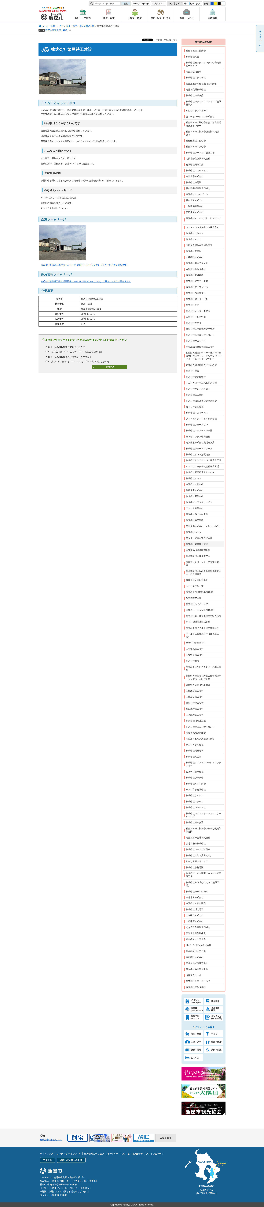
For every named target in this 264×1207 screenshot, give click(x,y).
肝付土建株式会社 (195, 200)
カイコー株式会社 (195, 407)
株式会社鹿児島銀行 (196, 377)
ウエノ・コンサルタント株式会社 (202, 227)
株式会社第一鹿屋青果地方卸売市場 (203, 616)
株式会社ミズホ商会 (196, 783)
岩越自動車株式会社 (196, 843)
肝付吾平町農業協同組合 (198, 188)
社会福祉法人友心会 (196, 146)
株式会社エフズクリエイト (199, 502)
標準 (192, 3)
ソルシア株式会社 (195, 744)
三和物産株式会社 (195, 655)
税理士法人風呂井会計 (197, 580)
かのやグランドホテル (197, 110)
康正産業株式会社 (195, 212)
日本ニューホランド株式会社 (200, 610)
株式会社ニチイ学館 (196, 77)
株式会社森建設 (193, 251)
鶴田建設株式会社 (195, 709)
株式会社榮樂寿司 (195, 750)
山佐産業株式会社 (195, 697)
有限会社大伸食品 (195, 484)
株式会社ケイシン (195, 795)
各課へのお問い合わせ (71, 1160)
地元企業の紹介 (87, 26)
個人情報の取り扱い (94, 1153)
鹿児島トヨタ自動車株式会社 (200, 592)
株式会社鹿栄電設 (195, 520)
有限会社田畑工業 (195, 164)
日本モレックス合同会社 (198, 436)
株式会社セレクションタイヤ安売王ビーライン (203, 64)
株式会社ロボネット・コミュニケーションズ (203, 815)
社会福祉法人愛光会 (196, 50)
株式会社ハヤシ (193, 532)
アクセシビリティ (155, 1153)
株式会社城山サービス (197, 299)
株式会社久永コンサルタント (200, 335)
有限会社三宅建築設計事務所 (200, 329)
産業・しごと (57, 26)
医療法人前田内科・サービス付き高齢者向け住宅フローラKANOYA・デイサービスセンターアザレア (204, 356)
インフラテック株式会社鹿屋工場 (202, 466)
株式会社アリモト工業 (197, 281)
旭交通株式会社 (193, 598)
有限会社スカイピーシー (198, 194)
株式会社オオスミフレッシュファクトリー (203, 764)
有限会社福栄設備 (195, 703)
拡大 (198, 3)
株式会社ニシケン (195, 233)
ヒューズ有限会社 (195, 771)
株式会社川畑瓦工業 (196, 721)
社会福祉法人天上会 (196, 939)
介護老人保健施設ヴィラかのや (201, 365)
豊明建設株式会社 (195, 957)
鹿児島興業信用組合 (196, 933)
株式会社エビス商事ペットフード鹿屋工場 (203, 875)
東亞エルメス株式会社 (197, 963)
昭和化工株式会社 (195, 490)
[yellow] (215, 3)
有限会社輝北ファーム (197, 287)
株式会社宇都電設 (195, 867)
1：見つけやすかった (58, 361)
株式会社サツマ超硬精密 (198, 454)
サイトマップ (46, 1153)
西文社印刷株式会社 (196, 643)
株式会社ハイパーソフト (198, 604)
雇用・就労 (71, 26)
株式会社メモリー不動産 (198, 311)
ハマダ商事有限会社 (196, 789)
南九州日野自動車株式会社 (199, 538)
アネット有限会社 (195, 508)
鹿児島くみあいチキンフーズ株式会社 (203, 668)
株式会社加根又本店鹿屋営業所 (201, 401)
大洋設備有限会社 (195, 206)
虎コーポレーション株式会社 (200, 116)
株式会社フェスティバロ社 (199, 430)
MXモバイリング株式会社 (198, 945)
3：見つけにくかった (98, 361)
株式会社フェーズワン (197, 424)
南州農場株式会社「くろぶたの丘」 (203, 526)
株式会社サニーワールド (198, 981)
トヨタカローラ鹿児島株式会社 (201, 383)
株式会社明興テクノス (197, 263)
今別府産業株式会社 (196, 269)
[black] (219, 3)
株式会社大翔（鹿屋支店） (199, 855)
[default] (222, 3)
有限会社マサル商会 (196, 903)
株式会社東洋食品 (195, 95)
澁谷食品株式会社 (195, 649)
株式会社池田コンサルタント (200, 727)
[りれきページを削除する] (70, 30)
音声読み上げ (158, 3)
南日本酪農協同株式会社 (198, 158)
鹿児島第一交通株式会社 (198, 837)
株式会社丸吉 (192, 56)
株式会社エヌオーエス (197, 412)
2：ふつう (72, 351)
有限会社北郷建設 (195, 275)
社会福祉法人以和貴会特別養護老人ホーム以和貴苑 (203, 572)
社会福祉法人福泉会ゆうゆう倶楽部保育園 (203, 830)
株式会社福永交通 (195, 822)
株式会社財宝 (192, 661)
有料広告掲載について (51, 1139)
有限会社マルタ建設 (196, 987)
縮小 (186, 3)
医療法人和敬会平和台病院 (199, 245)
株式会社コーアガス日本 (198, 849)
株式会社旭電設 (193, 182)
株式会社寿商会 (193, 323)
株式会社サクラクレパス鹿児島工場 (203, 460)
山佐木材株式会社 (195, 691)
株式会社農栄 (192, 371)
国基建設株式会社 (195, 715)
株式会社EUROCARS (196, 891)
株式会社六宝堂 (193, 756)
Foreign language (141, 3)
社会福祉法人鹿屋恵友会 (198, 556)
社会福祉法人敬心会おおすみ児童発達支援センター (203, 124)
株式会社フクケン (195, 801)
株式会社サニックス (196, 341)
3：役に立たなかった (91, 351)
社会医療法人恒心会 (196, 140)
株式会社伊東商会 (195, 777)
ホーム (45, 26)
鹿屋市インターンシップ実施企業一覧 (203, 563)
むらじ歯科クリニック (197, 861)
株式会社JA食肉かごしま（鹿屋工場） (202, 884)
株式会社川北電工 (195, 909)
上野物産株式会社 (195, 921)
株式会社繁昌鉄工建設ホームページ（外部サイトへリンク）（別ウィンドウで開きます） (85, 265)
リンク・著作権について (69, 1153)
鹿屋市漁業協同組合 (196, 733)
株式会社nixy (192, 305)
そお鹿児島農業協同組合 (198, 927)
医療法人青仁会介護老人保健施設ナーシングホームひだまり (203, 677)
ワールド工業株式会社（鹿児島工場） (202, 635)
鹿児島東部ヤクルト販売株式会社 (202, 628)
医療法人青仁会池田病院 (198, 685)
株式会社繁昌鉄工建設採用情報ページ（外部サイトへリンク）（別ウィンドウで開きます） (86, 281)
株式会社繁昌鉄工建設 (57, 30)
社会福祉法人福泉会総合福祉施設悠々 (202, 133)
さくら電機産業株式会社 (198, 622)
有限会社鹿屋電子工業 (197, 969)
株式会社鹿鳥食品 (195, 496)
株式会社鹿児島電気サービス (200, 472)
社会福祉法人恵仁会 (196, 951)
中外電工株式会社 (195, 897)
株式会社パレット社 (196, 807)
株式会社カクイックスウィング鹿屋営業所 (203, 103)
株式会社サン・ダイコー (198, 389)
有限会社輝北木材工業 (197, 514)
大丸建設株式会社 (195, 915)
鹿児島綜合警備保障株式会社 (200, 347)
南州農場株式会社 (195, 176)
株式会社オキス (193, 478)
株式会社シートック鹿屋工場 (200, 152)
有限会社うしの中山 (196, 317)
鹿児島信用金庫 (193, 71)
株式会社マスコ (193, 239)
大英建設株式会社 (195, 257)
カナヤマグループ (195, 586)
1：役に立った (55, 351)
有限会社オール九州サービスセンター (203, 219)
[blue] (212, 3)
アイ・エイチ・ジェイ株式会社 (201, 419)
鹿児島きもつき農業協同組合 (200, 739)
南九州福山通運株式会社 (198, 550)
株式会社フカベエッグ (197, 170)
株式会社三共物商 (195, 395)
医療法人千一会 (193, 975)
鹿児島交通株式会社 (196, 89)
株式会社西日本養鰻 (196, 293)
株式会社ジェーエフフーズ (199, 448)
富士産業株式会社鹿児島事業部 (201, 83)
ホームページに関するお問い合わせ (125, 1153)
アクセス (47, 1160)
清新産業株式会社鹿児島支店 (200, 442)
